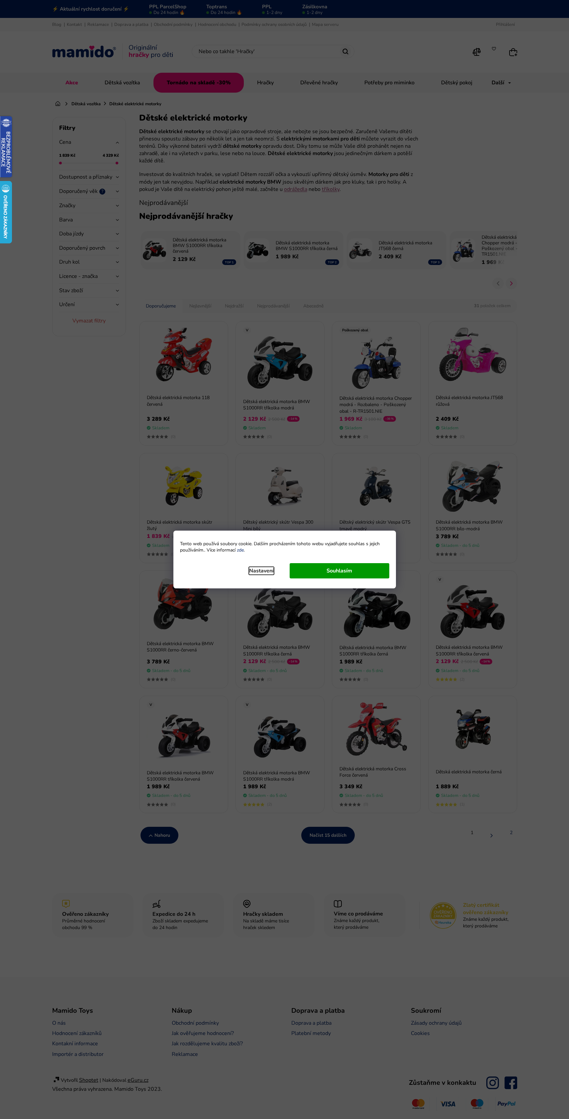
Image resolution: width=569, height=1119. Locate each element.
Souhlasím (339, 570)
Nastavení (261, 570)
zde (240, 550)
